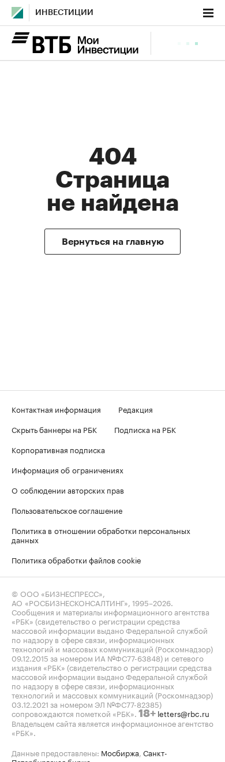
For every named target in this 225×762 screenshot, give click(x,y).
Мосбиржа (120, 752)
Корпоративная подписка (58, 449)
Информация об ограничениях (67, 469)
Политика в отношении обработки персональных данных (101, 534)
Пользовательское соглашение (67, 510)
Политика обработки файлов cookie (76, 559)
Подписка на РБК (145, 429)
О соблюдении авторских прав (68, 489)
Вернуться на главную (113, 241)
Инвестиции (64, 13)
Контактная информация (56, 408)
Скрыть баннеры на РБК (54, 429)
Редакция (135, 408)
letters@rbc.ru (183, 713)
